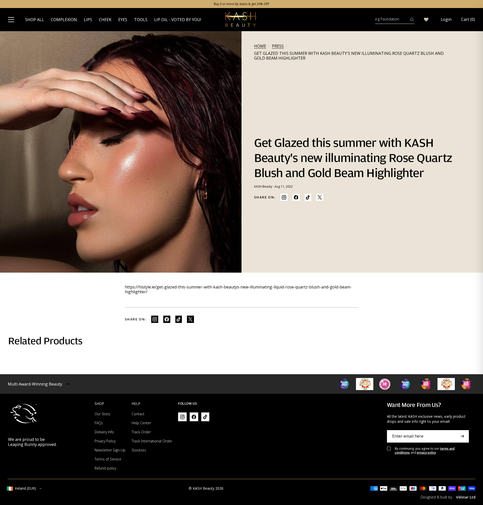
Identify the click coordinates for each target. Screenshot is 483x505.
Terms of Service (108, 459)
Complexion (64, 19)
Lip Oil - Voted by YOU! (177, 19)
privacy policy (426, 452)
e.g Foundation (387, 19)
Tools (140, 19)
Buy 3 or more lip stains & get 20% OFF (241, 4)
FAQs (99, 422)
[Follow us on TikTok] (308, 197)
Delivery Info (104, 432)
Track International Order (152, 441)
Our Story (102, 413)
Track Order (141, 432)
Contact (138, 413)
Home (260, 46)
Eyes (122, 19)
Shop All (34, 19)
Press (278, 46)
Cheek (105, 19)
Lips (88, 19)
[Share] (296, 197)
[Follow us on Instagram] (284, 197)
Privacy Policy (105, 441)
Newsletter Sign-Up (110, 450)
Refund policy (105, 468)
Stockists (139, 450)
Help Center (141, 422)
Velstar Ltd (465, 497)
